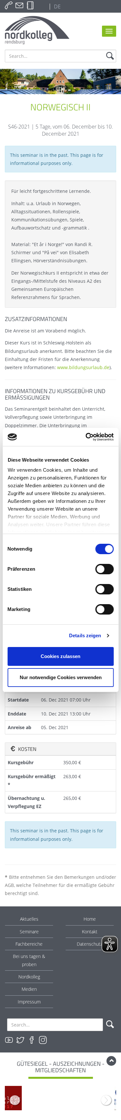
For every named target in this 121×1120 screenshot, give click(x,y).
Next (106, 1100)
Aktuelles (29, 919)
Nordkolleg (29, 977)
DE (57, 6)
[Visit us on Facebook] (31, 1040)
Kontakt (89, 931)
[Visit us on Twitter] (20, 1040)
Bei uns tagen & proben (29, 960)
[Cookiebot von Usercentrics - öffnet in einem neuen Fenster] (86, 437)
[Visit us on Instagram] (43, 1040)
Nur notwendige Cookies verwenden (61, 677)
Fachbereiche (29, 944)
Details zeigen (85, 635)
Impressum (29, 1002)
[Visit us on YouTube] (9, 1040)
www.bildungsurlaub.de (83, 367)
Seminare (29, 931)
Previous (15, 1100)
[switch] (104, 569)
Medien (29, 989)
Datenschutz (89, 944)
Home (90, 919)
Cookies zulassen (60, 656)
